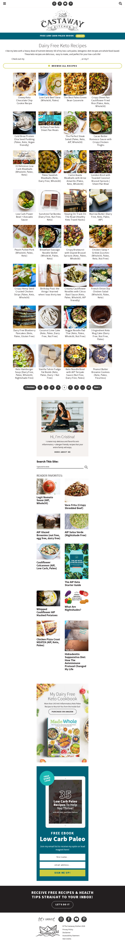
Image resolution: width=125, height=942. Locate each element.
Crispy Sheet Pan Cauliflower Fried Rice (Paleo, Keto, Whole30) (100, 102)
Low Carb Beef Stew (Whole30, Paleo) (49, 99)
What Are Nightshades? (73, 608)
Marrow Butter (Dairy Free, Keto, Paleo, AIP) (100, 216)
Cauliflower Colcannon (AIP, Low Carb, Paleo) (47, 565)
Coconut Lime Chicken (70, 59)
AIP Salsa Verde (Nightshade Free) (75, 533)
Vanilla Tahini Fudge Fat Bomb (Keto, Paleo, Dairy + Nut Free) (50, 374)
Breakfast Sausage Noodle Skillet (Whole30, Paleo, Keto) (50, 254)
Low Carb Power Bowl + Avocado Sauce (24, 216)
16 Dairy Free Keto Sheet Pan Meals (50, 129)
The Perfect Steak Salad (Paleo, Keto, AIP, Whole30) (75, 139)
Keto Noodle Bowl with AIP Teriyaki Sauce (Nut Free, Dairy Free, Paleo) (75, 374)
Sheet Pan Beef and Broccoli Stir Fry (41, 59)
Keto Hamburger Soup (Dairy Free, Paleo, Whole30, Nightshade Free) (24, 374)
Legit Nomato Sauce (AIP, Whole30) (45, 500)
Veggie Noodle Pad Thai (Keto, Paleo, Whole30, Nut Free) (75, 333)
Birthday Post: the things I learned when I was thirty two (49, 291)
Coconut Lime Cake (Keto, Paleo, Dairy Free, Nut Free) (49, 333)
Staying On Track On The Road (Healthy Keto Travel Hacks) (75, 216)
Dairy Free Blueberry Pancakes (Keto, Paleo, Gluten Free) (24, 333)
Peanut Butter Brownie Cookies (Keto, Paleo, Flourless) (100, 374)
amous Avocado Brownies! (100, 59)
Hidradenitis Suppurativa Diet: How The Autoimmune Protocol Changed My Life (75, 661)
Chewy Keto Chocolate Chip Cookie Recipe (24, 100)
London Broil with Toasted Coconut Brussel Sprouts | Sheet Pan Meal (100, 179)
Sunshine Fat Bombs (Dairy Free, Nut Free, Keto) (49, 216)
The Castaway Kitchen (62, 20)
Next (96, 387)
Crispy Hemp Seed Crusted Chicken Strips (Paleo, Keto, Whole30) (24, 293)
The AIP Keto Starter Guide (73, 583)
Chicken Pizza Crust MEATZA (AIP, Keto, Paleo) (48, 642)
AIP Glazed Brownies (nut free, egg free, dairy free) (48, 535)
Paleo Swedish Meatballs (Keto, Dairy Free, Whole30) (50, 178)
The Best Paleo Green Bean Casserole (75, 99)
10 (89, 388)
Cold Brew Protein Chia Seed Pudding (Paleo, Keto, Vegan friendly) (24, 141)
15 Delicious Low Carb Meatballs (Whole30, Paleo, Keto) (24, 170)
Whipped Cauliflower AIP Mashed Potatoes (47, 612)
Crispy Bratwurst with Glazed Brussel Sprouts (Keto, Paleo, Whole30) (75, 254)
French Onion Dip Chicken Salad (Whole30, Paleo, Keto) (100, 293)
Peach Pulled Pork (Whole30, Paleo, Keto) (24, 252)
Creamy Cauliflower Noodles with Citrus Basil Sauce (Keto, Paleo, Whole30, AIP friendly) (75, 294)
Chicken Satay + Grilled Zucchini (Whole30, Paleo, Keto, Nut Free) (101, 254)
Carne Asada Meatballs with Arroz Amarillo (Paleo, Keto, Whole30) (75, 179)
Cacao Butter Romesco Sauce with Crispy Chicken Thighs (100, 141)
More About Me (62, 452)
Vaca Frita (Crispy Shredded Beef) (75, 506)
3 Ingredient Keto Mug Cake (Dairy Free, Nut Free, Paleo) (100, 335)
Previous (30, 387)
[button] (4, 3)
